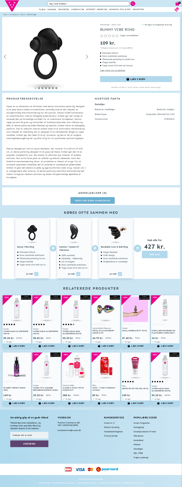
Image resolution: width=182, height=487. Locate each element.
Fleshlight (138, 449)
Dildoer (137, 444)
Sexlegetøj (13, 14)
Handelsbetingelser (113, 431)
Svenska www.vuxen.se (63, 483)
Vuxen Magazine (142, 423)
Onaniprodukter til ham (145, 431)
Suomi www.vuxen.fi (86, 483)
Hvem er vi (109, 423)
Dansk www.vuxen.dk (133, 483)
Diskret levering (111, 427)
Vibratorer (138, 436)
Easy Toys (116, 25)
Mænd (22, 14)
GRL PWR (138, 453)
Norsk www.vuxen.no (110, 483)
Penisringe (31, 14)
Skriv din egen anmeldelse (92, 200)
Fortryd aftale (111, 436)
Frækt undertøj (141, 457)
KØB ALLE (154, 254)
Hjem (5, 14)
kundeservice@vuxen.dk (69, 430)
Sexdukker (139, 440)
